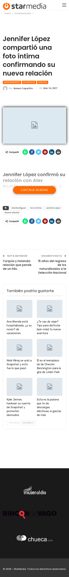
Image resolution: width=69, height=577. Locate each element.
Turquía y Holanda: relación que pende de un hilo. (17, 265)
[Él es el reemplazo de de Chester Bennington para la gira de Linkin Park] (50, 348)
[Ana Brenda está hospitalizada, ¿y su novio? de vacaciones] (19, 309)
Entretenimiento (12, 82)
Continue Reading (34, 190)
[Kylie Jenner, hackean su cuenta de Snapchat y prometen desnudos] (19, 387)
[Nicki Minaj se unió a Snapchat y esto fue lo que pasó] (19, 348)
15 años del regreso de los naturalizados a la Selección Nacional (52, 267)
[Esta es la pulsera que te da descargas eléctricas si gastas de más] (50, 387)
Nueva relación (12, 212)
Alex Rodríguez (18, 208)
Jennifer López (53, 208)
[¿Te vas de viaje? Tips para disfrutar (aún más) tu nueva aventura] (50, 309)
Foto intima (36, 208)
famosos (42, 82)
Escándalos (29, 82)
